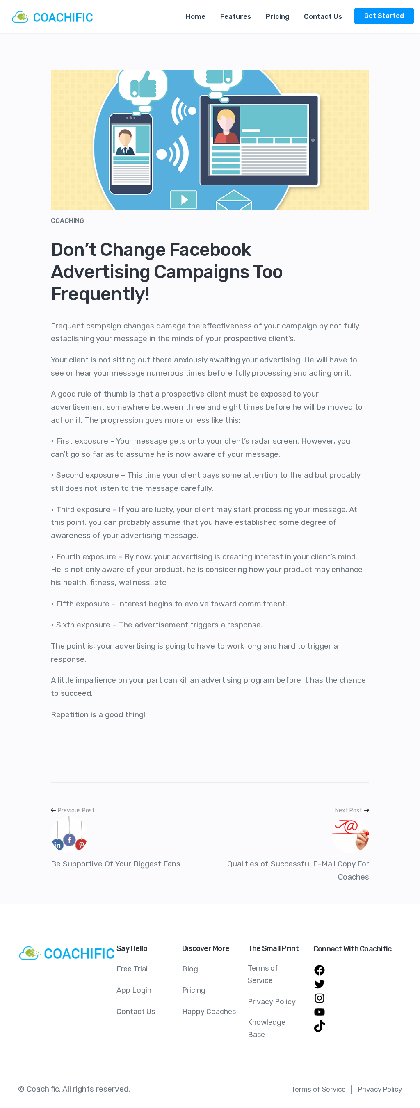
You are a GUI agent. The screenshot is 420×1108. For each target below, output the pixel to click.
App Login (133, 990)
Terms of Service (263, 974)
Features (235, 16)
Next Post (348, 810)
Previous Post (76, 810)
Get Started (384, 16)
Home (195, 16)
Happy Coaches (209, 1011)
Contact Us (323, 16)
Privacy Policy (272, 1001)
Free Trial (132, 968)
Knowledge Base (266, 1028)
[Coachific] (53, 16)
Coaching (67, 221)
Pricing (277, 16)
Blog (190, 968)
